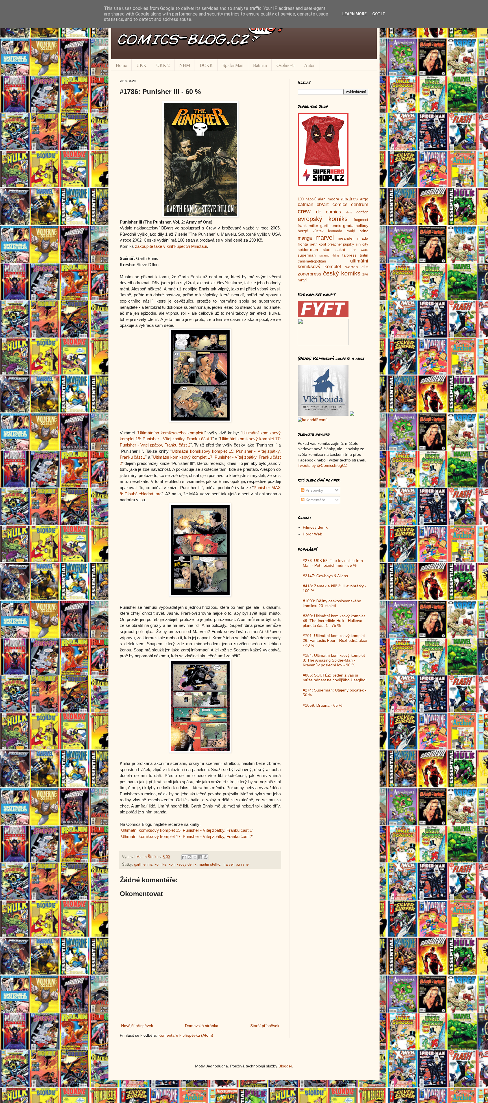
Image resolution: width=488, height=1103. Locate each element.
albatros (349, 199)
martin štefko (209, 864)
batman (305, 204)
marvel (228, 864)
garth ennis (143, 864)
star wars (359, 250)
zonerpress (309, 274)
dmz (349, 212)
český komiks (341, 273)
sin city (362, 244)
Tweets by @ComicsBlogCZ (322, 465)
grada (348, 225)
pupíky (348, 244)
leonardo (335, 231)
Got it (378, 14)
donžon (362, 212)
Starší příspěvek (264, 1025)
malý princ (357, 231)
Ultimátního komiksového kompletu (171, 432)
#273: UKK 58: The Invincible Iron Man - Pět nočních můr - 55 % (333, 563)
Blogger (285, 1066)
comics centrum (350, 204)
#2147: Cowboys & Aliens (325, 576)
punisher (243, 864)
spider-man (308, 249)
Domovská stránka (201, 1025)
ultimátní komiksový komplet (333, 264)
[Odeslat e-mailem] (184, 857)
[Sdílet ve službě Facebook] (200, 857)
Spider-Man (233, 65)
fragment (361, 220)
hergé (303, 231)
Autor (309, 65)
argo (364, 199)
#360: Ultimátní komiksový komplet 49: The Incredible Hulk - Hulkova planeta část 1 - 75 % (334, 621)
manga (305, 238)
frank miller (308, 225)
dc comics (328, 212)
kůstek (318, 231)
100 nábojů (307, 199)
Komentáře (314, 500)
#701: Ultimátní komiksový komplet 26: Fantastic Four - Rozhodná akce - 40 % (335, 640)
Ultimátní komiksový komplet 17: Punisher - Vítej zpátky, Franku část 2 (186, 836)
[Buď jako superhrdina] (323, 184)
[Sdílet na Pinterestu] (205, 857)
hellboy (362, 225)
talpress (349, 255)
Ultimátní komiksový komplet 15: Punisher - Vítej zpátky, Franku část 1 (186, 830)
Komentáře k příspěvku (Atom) (185, 1035)
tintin (364, 255)
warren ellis (356, 266)
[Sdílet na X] (195, 857)
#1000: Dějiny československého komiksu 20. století (332, 603)
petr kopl (318, 244)
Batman (260, 65)
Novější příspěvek (137, 1025)
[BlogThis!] (189, 857)
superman (307, 255)
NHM (184, 65)
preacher (335, 244)
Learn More (354, 14)
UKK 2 (163, 65)
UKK (141, 65)
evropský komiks (323, 218)
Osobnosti (285, 65)
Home (121, 65)
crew (304, 211)
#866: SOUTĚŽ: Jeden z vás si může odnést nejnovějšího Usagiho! (335, 677)
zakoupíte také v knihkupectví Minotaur (171, 246)
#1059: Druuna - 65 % (322, 705)
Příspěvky (313, 490)
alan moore (328, 199)
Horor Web (312, 534)
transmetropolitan (312, 261)
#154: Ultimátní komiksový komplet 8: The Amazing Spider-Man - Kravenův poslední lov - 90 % (334, 660)
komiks (160, 864)
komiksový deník (183, 864)
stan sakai (334, 249)
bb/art (323, 204)
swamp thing (329, 255)
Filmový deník (315, 527)
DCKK (206, 65)
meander (346, 238)
